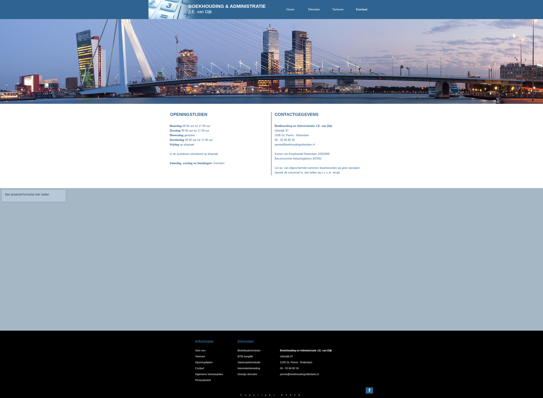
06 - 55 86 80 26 (289, 368)
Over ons (200, 350)
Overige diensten (247, 374)
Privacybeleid (203, 380)
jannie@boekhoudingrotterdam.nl (299, 374)
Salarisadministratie (249, 362)
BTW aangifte (245, 356)
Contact (199, 368)
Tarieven (200, 356)
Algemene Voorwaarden (209, 374)
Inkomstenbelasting (249, 368)
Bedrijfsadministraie (249, 350)
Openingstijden (204, 362)
